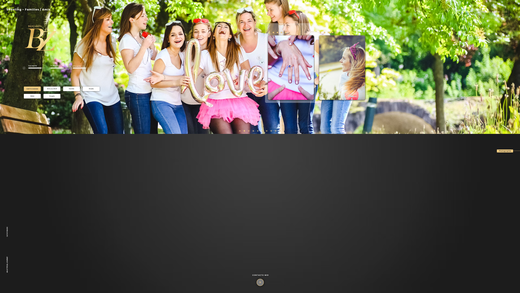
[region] (32, 89)
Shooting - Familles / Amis (28, 9)
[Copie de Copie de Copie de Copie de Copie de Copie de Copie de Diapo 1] (275, 131)
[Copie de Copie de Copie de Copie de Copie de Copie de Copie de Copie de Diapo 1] (266, 131)
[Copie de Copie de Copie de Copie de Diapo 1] (248, 131)
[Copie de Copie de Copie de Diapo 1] (244, 131)
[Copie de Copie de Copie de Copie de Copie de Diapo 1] (253, 131)
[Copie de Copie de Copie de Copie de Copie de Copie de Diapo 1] (271, 131)
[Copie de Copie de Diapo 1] (257, 131)
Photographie (505, 151)
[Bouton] (505, 12)
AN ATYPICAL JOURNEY (7, 264)
